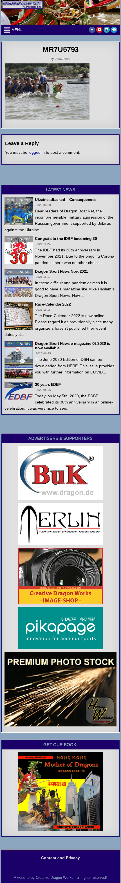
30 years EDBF (48, 384)
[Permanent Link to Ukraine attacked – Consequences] (19, 211)
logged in (36, 152)
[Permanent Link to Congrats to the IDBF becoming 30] (19, 250)
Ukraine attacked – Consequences (66, 199)
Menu (17, 30)
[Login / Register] (114, 30)
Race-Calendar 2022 (53, 304)
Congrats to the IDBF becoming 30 (66, 238)
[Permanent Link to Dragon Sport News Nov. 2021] (19, 283)
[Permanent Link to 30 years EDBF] (19, 391)
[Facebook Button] (92, 30)
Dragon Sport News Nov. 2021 (61, 271)
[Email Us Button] (107, 30)
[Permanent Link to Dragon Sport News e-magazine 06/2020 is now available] (19, 360)
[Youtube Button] (99, 30)
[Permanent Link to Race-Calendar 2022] (19, 316)
